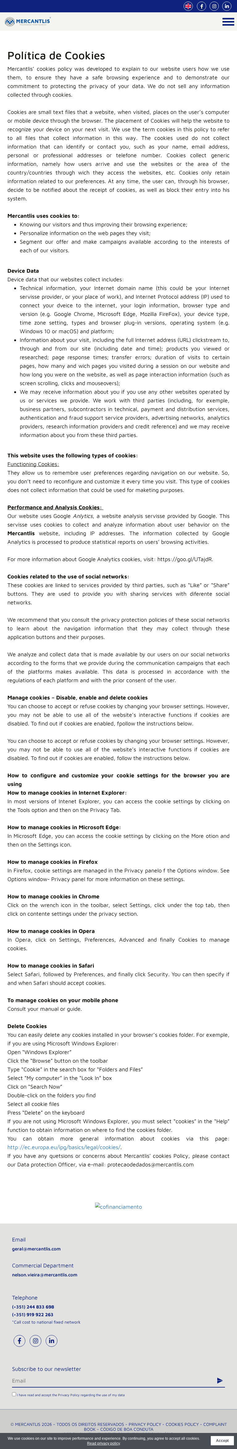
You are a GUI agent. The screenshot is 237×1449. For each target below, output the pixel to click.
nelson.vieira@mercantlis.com (44, 1274)
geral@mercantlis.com (36, 1248)
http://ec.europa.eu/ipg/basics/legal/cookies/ (63, 1147)
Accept (222, 1440)
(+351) (33, 1306)
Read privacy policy (103, 1443)
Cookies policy (182, 1424)
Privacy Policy (69, 1395)
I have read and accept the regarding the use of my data (70, 1395)
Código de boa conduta (126, 1429)
